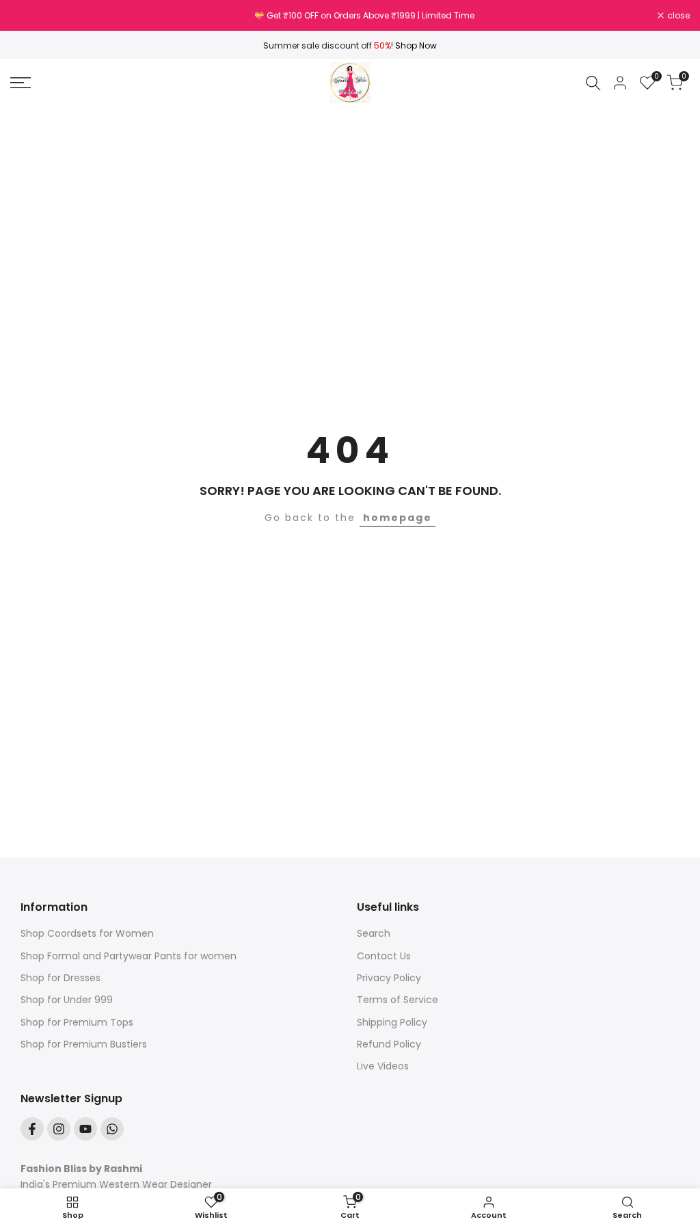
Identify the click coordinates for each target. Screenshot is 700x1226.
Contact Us (384, 956)
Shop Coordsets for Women (87, 933)
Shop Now (416, 45)
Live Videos (383, 1066)
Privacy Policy (389, 978)
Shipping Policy (392, 1022)
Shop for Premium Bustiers (84, 1044)
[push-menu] (20, 82)
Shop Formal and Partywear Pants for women (129, 956)
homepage (397, 517)
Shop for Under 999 (67, 1000)
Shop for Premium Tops (77, 1022)
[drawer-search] (593, 83)
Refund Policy (389, 1044)
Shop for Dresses (60, 978)
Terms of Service (397, 1000)
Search (373, 933)
